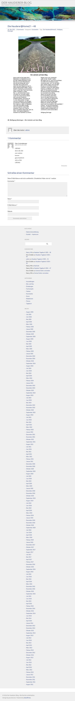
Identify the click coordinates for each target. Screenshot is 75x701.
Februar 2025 (30, 351)
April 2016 (29, 581)
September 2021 (30, 442)
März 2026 (29, 324)
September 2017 (30, 549)
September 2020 (30, 471)
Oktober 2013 (30, 630)
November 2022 (30, 407)
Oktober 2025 (30, 334)
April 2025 (29, 346)
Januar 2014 (29, 623)
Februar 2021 (30, 459)
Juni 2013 (29, 640)
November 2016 (30, 564)
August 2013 (29, 635)
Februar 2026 (30, 326)
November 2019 (30, 493)
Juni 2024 (29, 371)
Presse (28, 301)
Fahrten (28, 291)
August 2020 (29, 473)
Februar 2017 (30, 562)
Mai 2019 (28, 508)
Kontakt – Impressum (32, 234)
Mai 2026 (28, 319)
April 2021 (29, 454)
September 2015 (30, 594)
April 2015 (29, 603)
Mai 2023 (28, 402)
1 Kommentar (20, 29)
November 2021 (30, 437)
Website (10, 211)
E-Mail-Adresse (12, 205)
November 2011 (30, 679)
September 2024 (30, 363)
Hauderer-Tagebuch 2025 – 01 (40, 259)
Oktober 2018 (30, 525)
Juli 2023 (28, 398)
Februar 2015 (30, 606)
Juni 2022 (29, 420)
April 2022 (29, 424)
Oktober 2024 (30, 361)
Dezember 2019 (30, 491)
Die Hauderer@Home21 (49, 29)
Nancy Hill (29, 252)
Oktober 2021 (30, 439)
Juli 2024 (28, 368)
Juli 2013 (28, 638)
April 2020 (29, 483)
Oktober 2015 (30, 591)
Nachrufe (36, 266)
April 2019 (29, 510)
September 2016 (30, 569)
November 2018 (30, 522)
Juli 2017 (28, 554)
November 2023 (30, 388)
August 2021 (29, 444)
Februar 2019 (30, 515)
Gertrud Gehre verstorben (43, 270)
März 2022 (29, 427)
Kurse (27, 296)
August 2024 (29, 366)
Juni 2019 (29, 505)
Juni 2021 (29, 449)
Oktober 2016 (30, 567)
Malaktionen (29, 298)
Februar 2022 (30, 429)
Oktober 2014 (30, 611)
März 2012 (29, 670)
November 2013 (30, 628)
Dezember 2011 (30, 677)
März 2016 (29, 584)
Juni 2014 (29, 616)
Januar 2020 (29, 488)
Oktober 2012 (30, 655)
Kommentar (11, 181)
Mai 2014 (28, 618)
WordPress (27, 698)
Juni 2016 (29, 576)
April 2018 (29, 535)
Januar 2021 (29, 461)
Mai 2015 (28, 601)
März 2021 (29, 456)
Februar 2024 (30, 380)
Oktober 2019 (30, 496)
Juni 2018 (29, 532)
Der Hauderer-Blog (16, 2)
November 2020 (30, 466)
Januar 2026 (29, 329)
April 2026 (29, 322)
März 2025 (29, 349)
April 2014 (29, 621)
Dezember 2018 (30, 520)
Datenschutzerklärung (32, 232)
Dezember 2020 (30, 464)
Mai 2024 (28, 373)
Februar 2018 (30, 540)
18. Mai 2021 (11, 29)
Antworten (64, 166)
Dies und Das (30, 284)
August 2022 (29, 415)
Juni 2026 (29, 317)
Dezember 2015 (30, 586)
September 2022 (30, 412)
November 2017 (30, 545)
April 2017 (29, 559)
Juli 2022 (28, 417)
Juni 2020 (29, 478)
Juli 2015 (28, 596)
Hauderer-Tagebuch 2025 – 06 (42, 252)
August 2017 (29, 552)
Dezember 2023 (30, 385)
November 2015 (30, 589)
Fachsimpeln (29, 289)
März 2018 (29, 537)
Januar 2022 (29, 432)
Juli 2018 (28, 530)
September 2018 (30, 527)
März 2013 (29, 647)
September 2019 (30, 498)
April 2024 (29, 375)
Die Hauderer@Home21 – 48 (22, 26)
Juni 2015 (29, 598)
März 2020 (29, 486)
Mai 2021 (28, 451)
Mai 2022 (28, 422)
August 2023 (29, 395)
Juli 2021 (28, 447)
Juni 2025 (29, 341)
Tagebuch (29, 303)
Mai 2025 (28, 344)
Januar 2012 (29, 674)
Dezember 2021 (30, 434)
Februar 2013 (30, 650)
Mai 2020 (28, 481)
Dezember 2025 (30, 331)
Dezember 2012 (30, 652)
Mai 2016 (28, 579)
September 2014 (30, 613)
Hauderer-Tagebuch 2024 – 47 (42, 268)
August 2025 (29, 339)
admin (27, 130)
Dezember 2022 (30, 405)
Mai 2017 (28, 557)
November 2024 (30, 358)
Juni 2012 (29, 662)
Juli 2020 (28, 476)
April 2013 (29, 645)
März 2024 (29, 378)
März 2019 (29, 513)
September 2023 (30, 393)
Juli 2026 (28, 314)
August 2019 (29, 500)
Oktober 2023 (30, 390)
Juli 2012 (28, 660)
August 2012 (29, 657)
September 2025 (30, 336)
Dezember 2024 (30, 356)
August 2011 (29, 684)
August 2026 (29, 312)
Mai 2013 (28, 643)
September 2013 (30, 633)
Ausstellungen (30, 281)
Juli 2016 (28, 574)
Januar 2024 (29, 383)
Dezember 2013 (30, 625)
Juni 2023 (29, 400)
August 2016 (29, 572)
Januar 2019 (29, 518)
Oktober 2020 (30, 469)
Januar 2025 (29, 353)
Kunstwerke (35, 29)
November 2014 (30, 608)
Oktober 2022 (30, 410)
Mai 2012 (28, 665)
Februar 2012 (30, 672)
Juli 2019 (28, 503)
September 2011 (30, 682)
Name (10, 199)
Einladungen (29, 286)
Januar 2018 (29, 542)
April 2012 (29, 667)
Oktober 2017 (30, 547)
